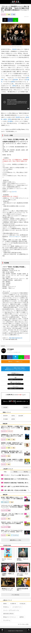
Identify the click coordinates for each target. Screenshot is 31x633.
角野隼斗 (22, 617)
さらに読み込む (15, 594)
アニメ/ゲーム (6, 620)
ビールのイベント (17, 607)
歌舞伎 (5, 603)
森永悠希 (15, 79)
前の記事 (5, 407)
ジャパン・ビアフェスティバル (11, 610)
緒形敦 (13, 81)
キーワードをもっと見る (23, 624)
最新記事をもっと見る (15, 540)
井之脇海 (10, 121)
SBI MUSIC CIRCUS (8, 613)
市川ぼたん (6, 607)
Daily (5, 471)
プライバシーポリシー (14, 236)
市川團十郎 (13, 603)
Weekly (15, 471)
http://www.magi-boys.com (15, 338)
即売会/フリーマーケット (9, 617)
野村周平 (14, 49)
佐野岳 (14, 85)
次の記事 (26, 407)
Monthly (26, 471)
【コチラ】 (14, 191)
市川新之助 (22, 603)
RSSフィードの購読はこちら (16, 361)
